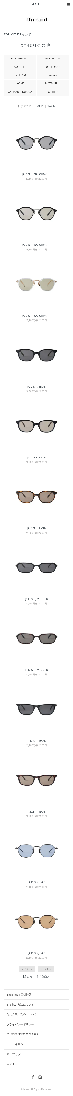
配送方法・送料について (22, 1014)
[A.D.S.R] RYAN (36, 740)
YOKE (20, 83)
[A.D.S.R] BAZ (36, 882)
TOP (7, 34)
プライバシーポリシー (20, 1024)
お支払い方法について (20, 1004)
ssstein (52, 75)
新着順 (51, 106)
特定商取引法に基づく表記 (23, 1034)
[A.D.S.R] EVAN (36, 386)
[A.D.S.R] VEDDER (36, 599)
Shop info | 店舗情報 (19, 994)
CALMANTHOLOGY (20, 91)
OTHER (53, 91)
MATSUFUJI (52, 83)
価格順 (39, 106)
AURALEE (20, 66)
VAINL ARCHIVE (20, 58)
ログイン (12, 1063)
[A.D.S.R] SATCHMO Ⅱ (36, 174)
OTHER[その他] (21, 34)
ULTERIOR (53, 66)
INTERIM (20, 75)
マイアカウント (16, 1054)
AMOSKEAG (53, 58)
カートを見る (15, 1044)
